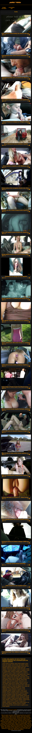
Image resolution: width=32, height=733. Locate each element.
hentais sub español (17, 694)
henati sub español (16, 666)
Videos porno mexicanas (9, 723)
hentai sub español (6, 684)
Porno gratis (10, 729)
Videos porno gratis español (6, 721)
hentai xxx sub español (21, 691)
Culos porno (14, 722)
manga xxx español (11, 702)
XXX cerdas (27, 728)
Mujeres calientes (15, 724)
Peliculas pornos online (21, 725)
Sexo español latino (15, 728)
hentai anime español (12, 667)
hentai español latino (21, 674)
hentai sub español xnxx (18, 686)
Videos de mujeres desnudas (7, 715)
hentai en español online (17, 671)
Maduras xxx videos (23, 724)
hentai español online (15, 675)
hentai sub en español (14, 683)
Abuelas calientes (5, 717)
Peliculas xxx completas (7, 722)
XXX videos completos (9, 720)
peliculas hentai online (7, 705)
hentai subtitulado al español (15, 688)
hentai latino (23, 676)
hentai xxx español (11, 691)
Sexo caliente (8, 724)
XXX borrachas (20, 718)
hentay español (19, 695)
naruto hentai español (21, 702)
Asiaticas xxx (22, 728)
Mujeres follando (5, 716)
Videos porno (13, 725)
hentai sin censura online (12, 682)
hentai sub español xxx (16, 687)
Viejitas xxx (25, 718)
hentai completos (12, 670)
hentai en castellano (21, 670)
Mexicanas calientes (26, 715)
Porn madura (15, 727)
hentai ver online (16, 690)
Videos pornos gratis (17, 715)
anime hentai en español (8, 663)
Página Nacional (4, 8)
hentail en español (23, 692)
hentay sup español (20, 697)
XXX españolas (8, 726)
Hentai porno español (16, 2)
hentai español (12, 674)
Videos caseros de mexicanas (18, 721)
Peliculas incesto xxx (27, 720)
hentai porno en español (12, 680)
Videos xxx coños (12, 717)
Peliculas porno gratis (21, 717)
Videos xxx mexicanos (25, 716)
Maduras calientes (13, 719)
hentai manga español (17, 678)
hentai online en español (14, 679)
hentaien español (6, 692)
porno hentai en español (19, 705)
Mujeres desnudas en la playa (17, 726)
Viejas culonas (7, 725)
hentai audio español (12, 668)
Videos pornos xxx (8, 727)
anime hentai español (20, 663)
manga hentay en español (16, 699)
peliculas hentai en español (19, 703)
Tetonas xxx (20, 719)
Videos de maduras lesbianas (10, 718)
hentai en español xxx (17, 672)
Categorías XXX (12, 8)
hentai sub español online (18, 684)
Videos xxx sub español (23, 722)
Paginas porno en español (14, 716)
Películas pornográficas (18, 729)
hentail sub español (7, 694)
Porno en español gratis (23, 727)
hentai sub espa (23, 683)
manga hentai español (16, 698)
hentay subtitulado (11, 697)
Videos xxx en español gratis (20, 723)
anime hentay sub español (18, 664)
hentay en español (11, 695)
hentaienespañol (15, 692)
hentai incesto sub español (13, 676)
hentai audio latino (21, 668)
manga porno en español (13, 701)
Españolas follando (18, 720)
